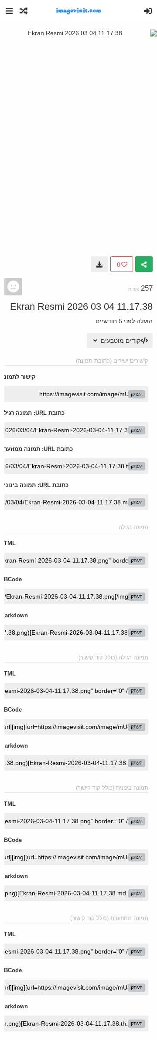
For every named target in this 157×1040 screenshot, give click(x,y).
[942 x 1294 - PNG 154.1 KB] (99, 264)
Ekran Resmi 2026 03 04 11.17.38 (81, 306)
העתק (137, 394)
